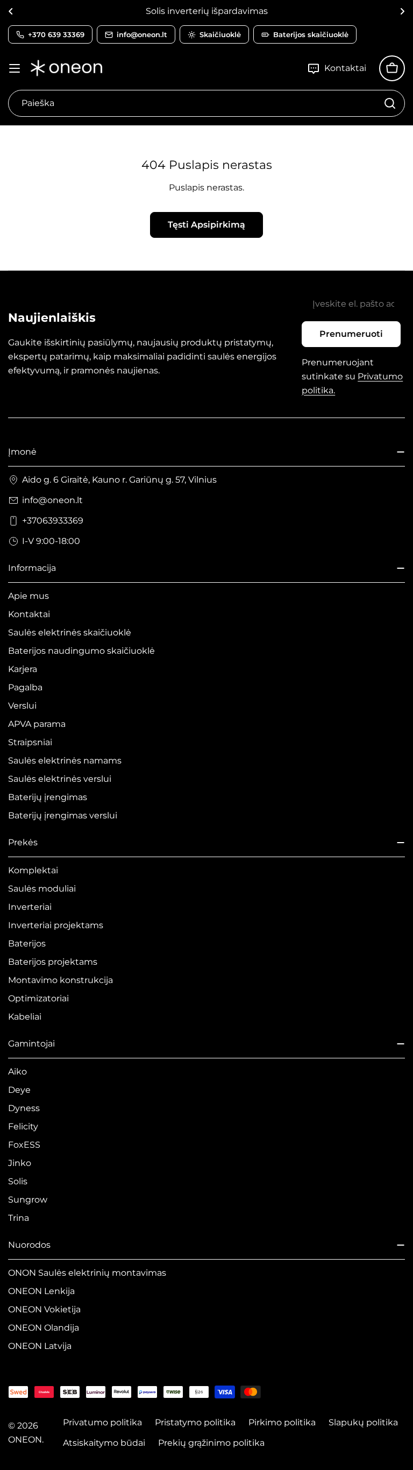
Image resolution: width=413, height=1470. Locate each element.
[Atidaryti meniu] (14, 68)
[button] (11, 11)
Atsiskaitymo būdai (104, 1443)
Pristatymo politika (195, 1422)
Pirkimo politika (282, 1422)
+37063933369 (52, 520)
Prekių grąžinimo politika (211, 1443)
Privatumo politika (102, 1422)
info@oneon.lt (52, 500)
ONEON (25, 1439)
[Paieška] (389, 103)
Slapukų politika (363, 1422)
